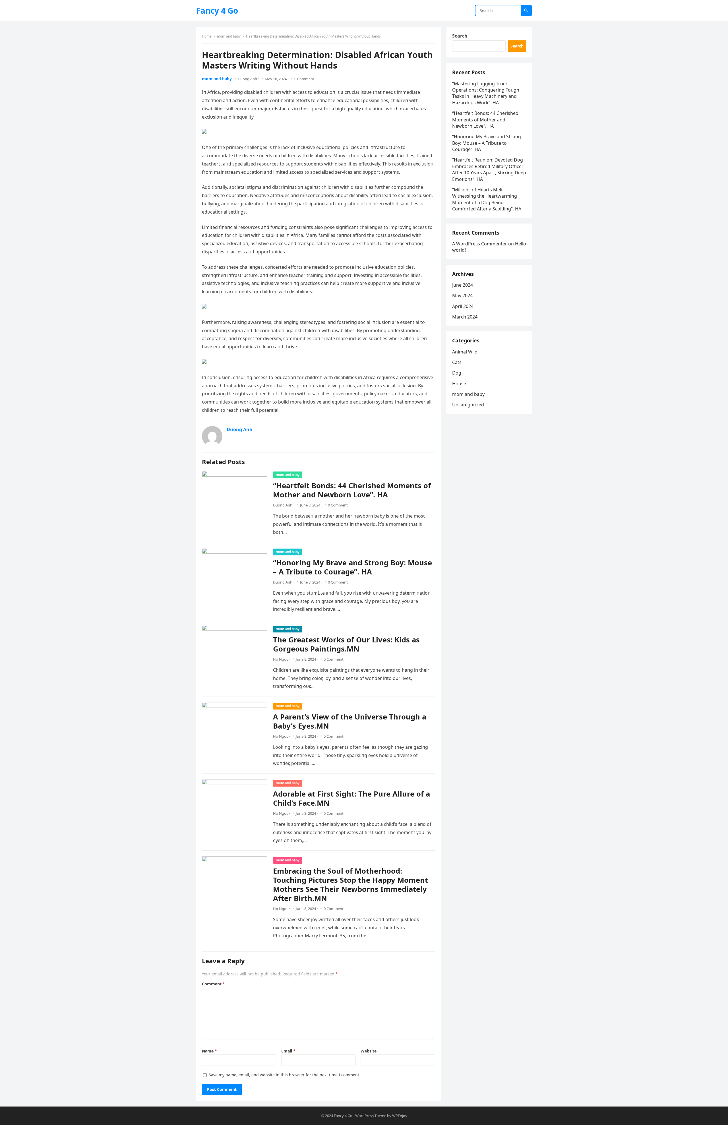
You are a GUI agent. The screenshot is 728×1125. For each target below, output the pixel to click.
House (459, 383)
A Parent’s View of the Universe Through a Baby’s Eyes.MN (349, 721)
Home (207, 36)
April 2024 (462, 306)
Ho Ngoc (280, 659)
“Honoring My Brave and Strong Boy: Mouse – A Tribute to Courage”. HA (352, 567)
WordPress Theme (370, 1115)
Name (209, 1051)
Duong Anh (247, 78)
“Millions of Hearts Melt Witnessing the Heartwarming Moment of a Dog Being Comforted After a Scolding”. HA (486, 199)
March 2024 (464, 317)
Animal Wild (464, 352)
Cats (457, 362)
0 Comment (304, 78)
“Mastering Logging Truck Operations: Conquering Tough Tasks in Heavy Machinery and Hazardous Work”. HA (485, 93)
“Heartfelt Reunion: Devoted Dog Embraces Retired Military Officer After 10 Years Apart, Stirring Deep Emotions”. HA (489, 169)
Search (460, 36)
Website (369, 1051)
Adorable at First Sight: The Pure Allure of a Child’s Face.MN (351, 798)
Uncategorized (468, 405)
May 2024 (462, 295)
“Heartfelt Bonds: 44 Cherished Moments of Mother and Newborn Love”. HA (352, 490)
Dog (456, 373)
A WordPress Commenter (479, 244)
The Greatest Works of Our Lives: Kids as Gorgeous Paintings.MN (346, 644)
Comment (213, 984)
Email (288, 1051)
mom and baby (229, 36)
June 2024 (462, 285)
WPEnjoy (399, 1115)
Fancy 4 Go (217, 10)
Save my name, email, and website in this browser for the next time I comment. (284, 1075)
